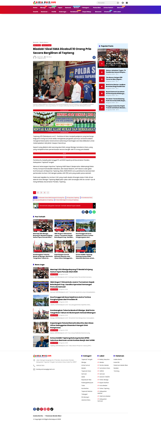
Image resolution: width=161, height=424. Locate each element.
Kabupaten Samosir (102, 400)
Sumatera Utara (105, 368)
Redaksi (116, 368)
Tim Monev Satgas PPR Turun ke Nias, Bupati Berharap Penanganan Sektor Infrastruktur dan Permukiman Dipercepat (115, 78)
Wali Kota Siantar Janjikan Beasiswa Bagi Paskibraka (115, 85)
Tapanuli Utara (86, 371)
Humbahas (85, 388)
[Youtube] (48, 409)
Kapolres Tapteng (73, 197)
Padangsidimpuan (87, 383)
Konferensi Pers (87, 197)
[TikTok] (51, 409)
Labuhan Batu (85, 400)
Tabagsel (84, 394)
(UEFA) (102, 371)
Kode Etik (116, 362)
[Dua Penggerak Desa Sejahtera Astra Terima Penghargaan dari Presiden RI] (86, 225)
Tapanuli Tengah (46, 45)
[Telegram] (90, 212)
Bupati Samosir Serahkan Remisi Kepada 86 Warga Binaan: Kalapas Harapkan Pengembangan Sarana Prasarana (116, 92)
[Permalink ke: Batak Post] (35, 57)
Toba (83, 385)
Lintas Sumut (85, 365)
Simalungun (85, 397)
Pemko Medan (104, 365)
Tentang (116, 371)
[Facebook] (83, 212)
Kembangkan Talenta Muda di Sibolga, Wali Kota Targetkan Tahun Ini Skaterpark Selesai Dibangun (43, 256)
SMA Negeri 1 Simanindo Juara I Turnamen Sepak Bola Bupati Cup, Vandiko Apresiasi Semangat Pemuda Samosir (63, 235)
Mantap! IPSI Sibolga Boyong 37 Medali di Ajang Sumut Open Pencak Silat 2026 (42, 235)
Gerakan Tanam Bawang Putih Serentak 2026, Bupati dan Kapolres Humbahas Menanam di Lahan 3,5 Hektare (116, 99)
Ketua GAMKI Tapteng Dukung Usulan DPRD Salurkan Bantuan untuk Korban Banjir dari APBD (85, 256)
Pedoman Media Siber (121, 365)
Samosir (84, 374)
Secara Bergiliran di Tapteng (44, 200)
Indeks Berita (118, 359)
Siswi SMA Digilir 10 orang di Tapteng (67, 200)
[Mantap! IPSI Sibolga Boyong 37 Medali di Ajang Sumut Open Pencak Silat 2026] (43, 225)
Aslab (83, 377)
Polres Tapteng (104, 388)
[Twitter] (86, 212)
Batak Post (40, 56)
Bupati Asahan (104, 383)
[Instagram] (44, 409)
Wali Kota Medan (105, 396)
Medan (83, 368)
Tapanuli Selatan (86, 391)
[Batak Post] (44, 3)
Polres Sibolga (104, 380)
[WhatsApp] (94, 212)
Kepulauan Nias (86, 380)
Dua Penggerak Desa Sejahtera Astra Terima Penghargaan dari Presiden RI (84, 235)
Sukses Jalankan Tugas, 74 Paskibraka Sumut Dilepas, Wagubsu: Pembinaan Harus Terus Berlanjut (116, 71)
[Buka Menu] (127, 3)
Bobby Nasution (105, 359)
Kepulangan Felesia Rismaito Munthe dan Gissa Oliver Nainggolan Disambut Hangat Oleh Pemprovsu (63, 256)
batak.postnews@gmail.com (45, 369)
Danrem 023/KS (105, 377)
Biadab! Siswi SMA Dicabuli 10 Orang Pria (52, 197)
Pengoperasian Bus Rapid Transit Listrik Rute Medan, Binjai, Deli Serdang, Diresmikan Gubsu (116, 107)
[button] (118, 2)
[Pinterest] (41, 409)
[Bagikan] (94, 57)
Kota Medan (103, 385)
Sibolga (83, 362)
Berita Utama (37, 45)
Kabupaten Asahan (102, 392)
